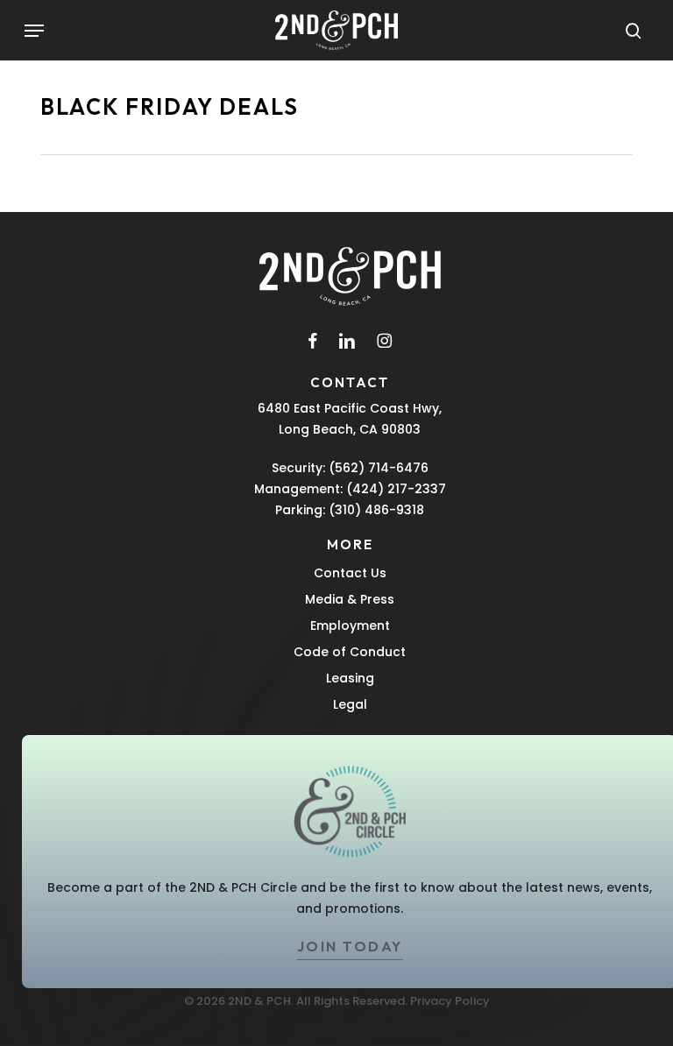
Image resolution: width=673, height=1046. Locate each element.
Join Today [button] (350, 946)
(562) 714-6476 (379, 468)
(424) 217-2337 (396, 489)
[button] (34, 30)
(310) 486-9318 (376, 510)
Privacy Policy (450, 1001)
